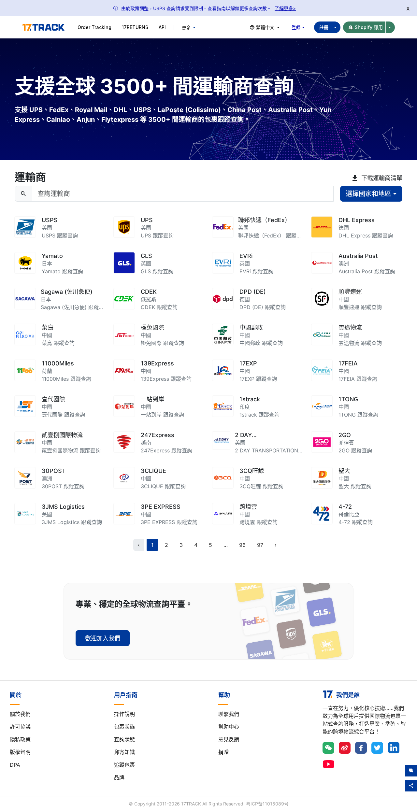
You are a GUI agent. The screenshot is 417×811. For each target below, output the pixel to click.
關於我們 (20, 714)
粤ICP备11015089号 (267, 803)
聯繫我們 (228, 714)
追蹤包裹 (124, 764)
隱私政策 (20, 739)
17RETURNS (135, 27)
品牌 (119, 777)
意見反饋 (228, 739)
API (162, 27)
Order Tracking (94, 27)
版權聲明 (20, 752)
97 (260, 545)
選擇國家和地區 (368, 194)
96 (242, 545)
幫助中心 (228, 726)
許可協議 (20, 726)
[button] (225, 545)
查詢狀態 (124, 739)
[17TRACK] (43, 27)
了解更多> (285, 8)
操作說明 (124, 714)
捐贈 (223, 752)
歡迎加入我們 (102, 638)
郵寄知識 (124, 752)
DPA (15, 764)
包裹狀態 (124, 726)
